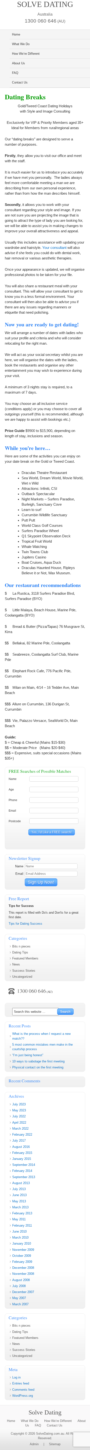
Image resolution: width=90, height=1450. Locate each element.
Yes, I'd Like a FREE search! (51, 832)
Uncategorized (22, 976)
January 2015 (21, 1159)
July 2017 (19, 1140)
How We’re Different (26, 53)
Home (16, 34)
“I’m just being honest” (27, 1055)
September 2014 (23, 1165)
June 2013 (19, 1195)
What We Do (21, 44)
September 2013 (23, 1177)
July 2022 (19, 1116)
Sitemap (54, 1444)
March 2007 (20, 1304)
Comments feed (23, 1389)
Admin (34, 1444)
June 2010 (19, 1231)
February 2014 (22, 1171)
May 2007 (19, 1298)
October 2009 (21, 1256)
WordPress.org (22, 1395)
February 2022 (22, 1134)
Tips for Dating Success (25, 923)
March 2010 (20, 1237)
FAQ (15, 73)
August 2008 (21, 1280)
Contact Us (20, 82)
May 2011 (19, 1219)
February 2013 (22, 1213)
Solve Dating (45, 4)
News (16, 964)
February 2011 (22, 1225)
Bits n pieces (21, 946)
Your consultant (54, 248)
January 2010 (21, 1243)
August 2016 (21, 1147)
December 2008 (23, 1268)
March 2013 (20, 1207)
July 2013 (19, 1189)
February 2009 (22, 1262)
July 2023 (19, 1104)
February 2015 (22, 1153)
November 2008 (23, 1274)
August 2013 (21, 1183)
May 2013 (19, 1201)
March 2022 (20, 1128)
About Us (18, 63)
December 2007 (23, 1292)
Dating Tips (20, 952)
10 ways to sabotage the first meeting (38, 1061)
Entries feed (20, 1383)
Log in (16, 1377)
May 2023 (19, 1110)
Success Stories (23, 970)
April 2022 (19, 1122)
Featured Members (25, 958)
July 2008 (19, 1286)
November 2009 (23, 1250)
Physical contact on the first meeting (37, 1067)
